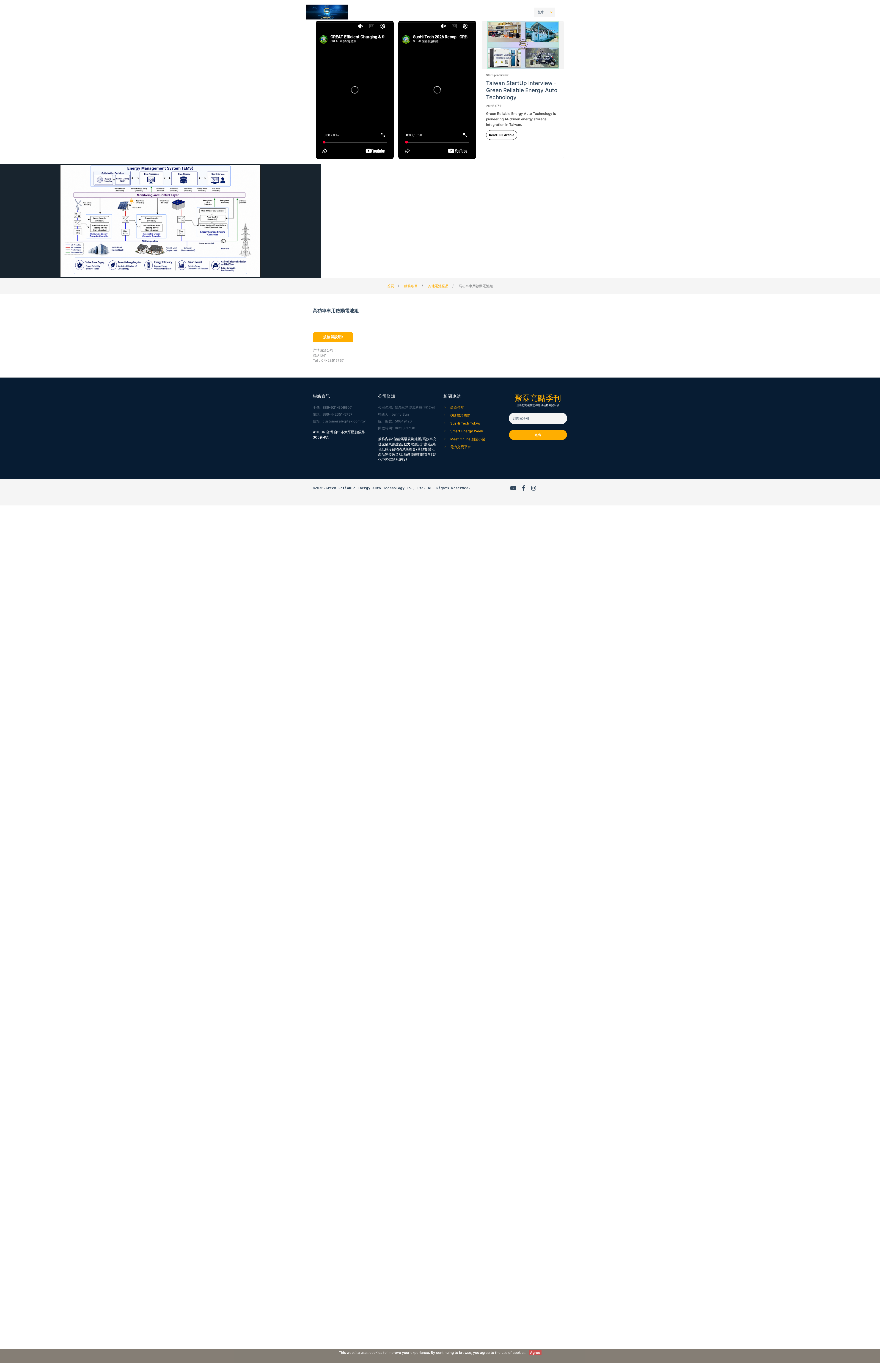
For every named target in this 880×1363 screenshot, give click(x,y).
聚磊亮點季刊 (496, 12)
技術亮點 (451, 12)
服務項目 (409, 12)
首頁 (391, 12)
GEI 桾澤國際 (460, 415)
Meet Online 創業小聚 (467, 439)
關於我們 (471, 12)
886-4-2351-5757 (337, 414)
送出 (538, 435)
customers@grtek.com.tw (344, 421)
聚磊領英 (457, 407)
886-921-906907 (337, 407)
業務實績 (430, 12)
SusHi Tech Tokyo (465, 423)
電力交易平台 (460, 447)
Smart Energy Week (466, 431)
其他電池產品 (438, 286)
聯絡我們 (520, 12)
